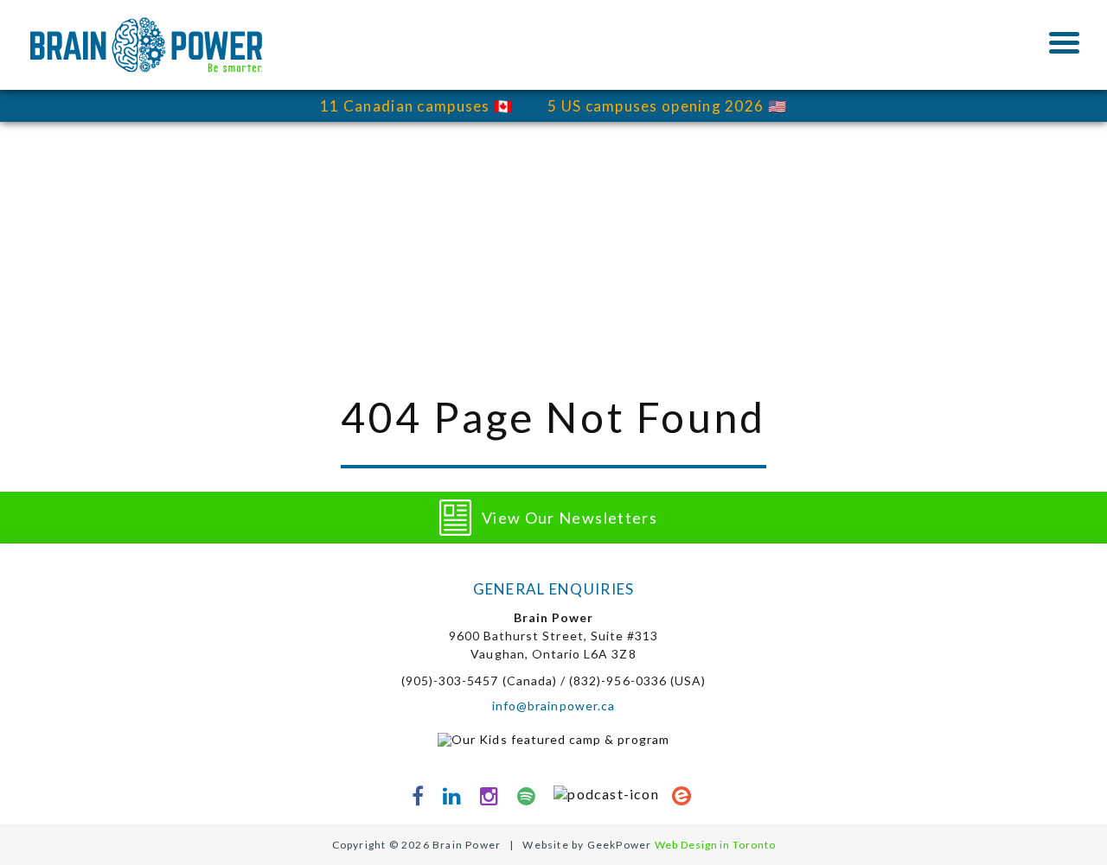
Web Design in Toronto (715, 844)
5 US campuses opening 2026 (655, 106)
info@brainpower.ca (553, 705)
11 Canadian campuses (405, 106)
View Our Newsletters (569, 517)
